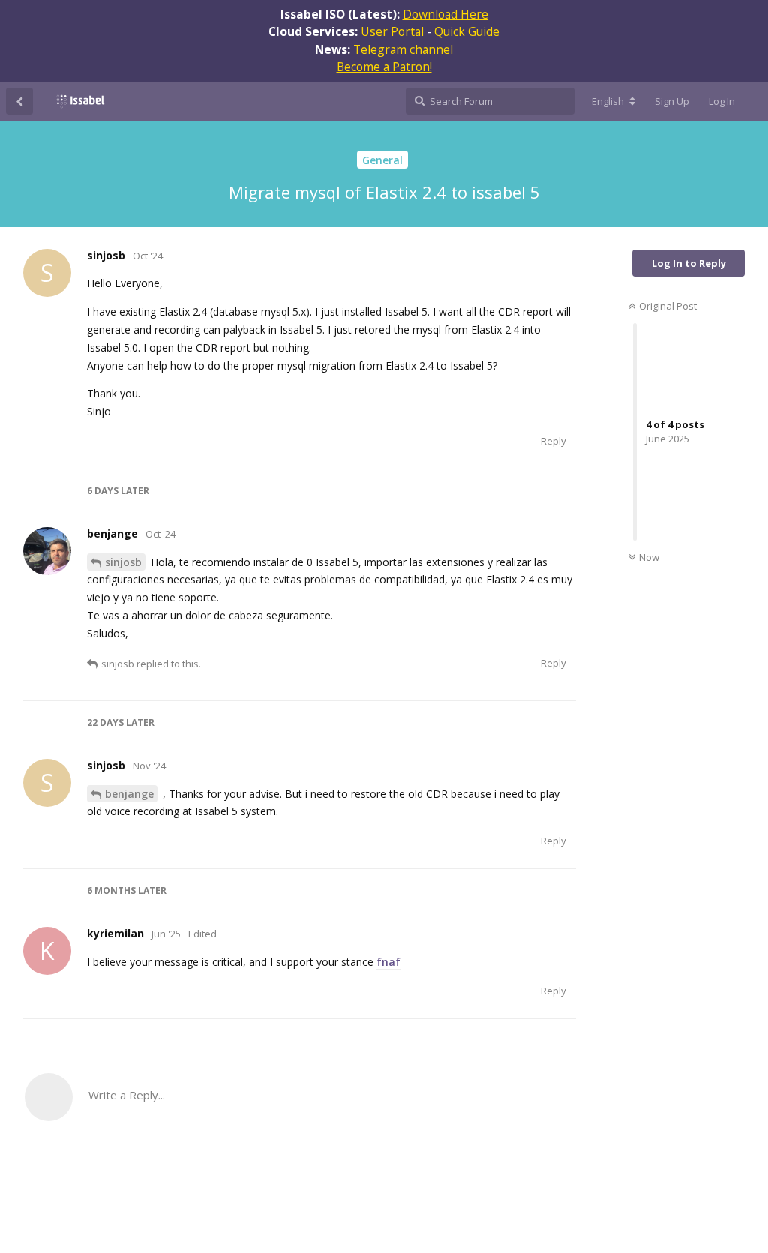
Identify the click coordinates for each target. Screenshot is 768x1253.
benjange (129, 794)
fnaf (388, 962)
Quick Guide (467, 31)
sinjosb (123, 562)
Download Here (445, 14)
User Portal (392, 31)
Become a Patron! (384, 66)
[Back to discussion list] (19, 101)
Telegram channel (403, 49)
